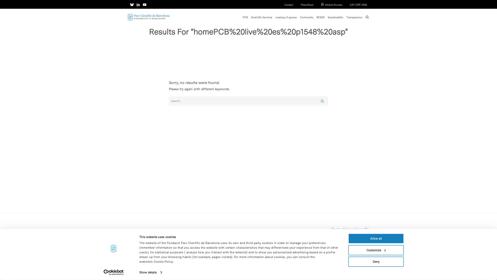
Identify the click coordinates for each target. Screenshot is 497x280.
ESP (358, 5)
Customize (374, 250)
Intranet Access (333, 5)
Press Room (307, 5)
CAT (352, 5)
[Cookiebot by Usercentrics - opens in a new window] (114, 272)
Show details (148, 272)
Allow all (376, 238)
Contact (288, 5)
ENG (364, 5)
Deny (376, 261)
